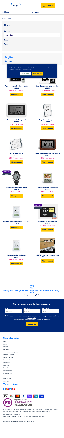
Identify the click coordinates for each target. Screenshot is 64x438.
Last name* (45, 308)
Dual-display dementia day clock (47, 86)
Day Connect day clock (47, 120)
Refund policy (7, 360)
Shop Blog (6, 381)
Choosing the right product (11, 352)
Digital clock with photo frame (47, 187)
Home (4, 18)
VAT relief (6, 349)
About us (5, 376)
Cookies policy (7, 373)
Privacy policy (7, 370)
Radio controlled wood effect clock (47, 154)
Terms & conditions (8, 368)
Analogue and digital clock (16, 255)
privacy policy (31, 318)
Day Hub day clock (16, 154)
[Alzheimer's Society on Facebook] (4, 390)
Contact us (6, 362)
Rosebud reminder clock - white (16, 86)
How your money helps (32, 295)
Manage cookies (25, 73)
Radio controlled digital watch (16, 187)
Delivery (5, 344)
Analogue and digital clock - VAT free (16, 221)
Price (6, 40)
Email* (7, 308)
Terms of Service (8, 357)
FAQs (4, 341)
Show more (8, 61)
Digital (9, 18)
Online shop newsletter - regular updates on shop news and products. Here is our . (33, 317)
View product (16, 94)
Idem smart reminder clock (47, 221)
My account (6, 365)
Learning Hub (7, 378)
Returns (5, 346)
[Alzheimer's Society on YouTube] (13, 390)
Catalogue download (9, 354)
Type (6, 44)
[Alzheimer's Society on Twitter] (10, 390)
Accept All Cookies (37, 73)
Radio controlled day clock (16, 120)
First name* (27, 308)
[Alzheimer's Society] (16, 5)
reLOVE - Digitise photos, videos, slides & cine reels (47, 256)
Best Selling (9, 35)
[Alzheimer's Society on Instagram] (7, 390)
